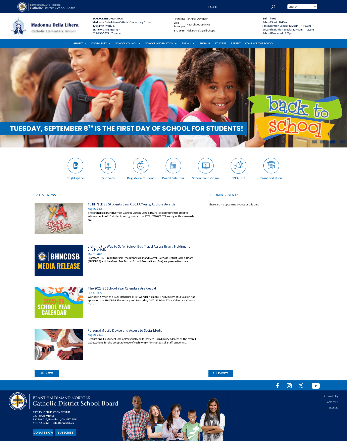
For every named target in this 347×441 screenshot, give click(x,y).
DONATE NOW (43, 432)
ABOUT (78, 43)
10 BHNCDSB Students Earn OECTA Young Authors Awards (131, 204)
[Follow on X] (301, 386)
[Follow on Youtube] (316, 386)
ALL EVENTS (221, 373)
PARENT (236, 43)
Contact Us (332, 402)
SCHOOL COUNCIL (126, 43)
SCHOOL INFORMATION (159, 43)
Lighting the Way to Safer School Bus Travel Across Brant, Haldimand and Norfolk (139, 248)
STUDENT (220, 43)
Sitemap (333, 407)
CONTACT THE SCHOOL (259, 43)
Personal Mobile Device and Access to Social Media (125, 330)
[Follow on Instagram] (289, 386)
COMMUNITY (99, 43)
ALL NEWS (46, 373)
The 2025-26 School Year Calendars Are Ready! (122, 288)
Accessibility (331, 396)
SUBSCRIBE (65, 432)
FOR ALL (186, 43)
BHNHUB (205, 43)
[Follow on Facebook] (278, 386)
